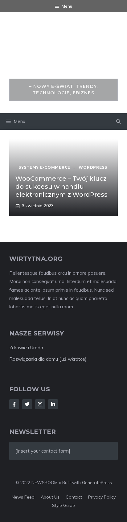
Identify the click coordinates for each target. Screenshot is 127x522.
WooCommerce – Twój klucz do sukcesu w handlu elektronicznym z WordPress (61, 186)
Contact (74, 497)
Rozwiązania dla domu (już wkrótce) (48, 359)
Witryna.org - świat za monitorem (63, 49)
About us (50, 497)
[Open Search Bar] (118, 121)
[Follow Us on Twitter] (27, 404)
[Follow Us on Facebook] (14, 404)
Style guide (63, 505)
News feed (23, 497)
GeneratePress (97, 482)
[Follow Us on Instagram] (40, 404)
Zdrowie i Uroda (26, 348)
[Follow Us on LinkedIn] (53, 404)
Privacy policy (102, 497)
